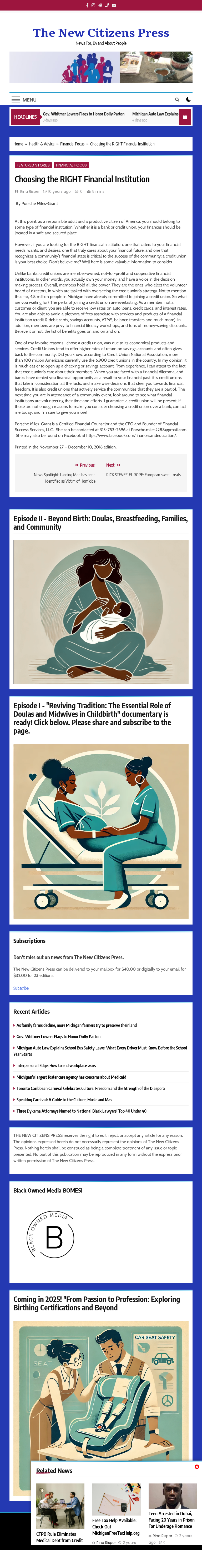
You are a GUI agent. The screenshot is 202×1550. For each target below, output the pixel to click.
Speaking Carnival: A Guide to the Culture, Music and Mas (64, 1099)
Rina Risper (30, 191)
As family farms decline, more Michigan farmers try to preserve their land (77, 1025)
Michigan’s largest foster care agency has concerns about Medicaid (71, 1077)
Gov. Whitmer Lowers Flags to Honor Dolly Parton (61, 113)
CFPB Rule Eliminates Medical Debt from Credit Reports (59, 1540)
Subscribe (21, 988)
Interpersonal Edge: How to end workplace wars (56, 1065)
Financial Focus (71, 165)
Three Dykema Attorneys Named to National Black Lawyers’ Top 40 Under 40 (82, 1111)
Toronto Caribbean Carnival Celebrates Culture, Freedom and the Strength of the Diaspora (91, 1088)
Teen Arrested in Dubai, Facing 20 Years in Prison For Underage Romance (172, 1520)
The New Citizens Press (101, 33)
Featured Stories (33, 165)
